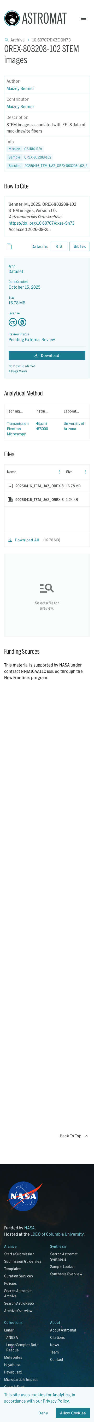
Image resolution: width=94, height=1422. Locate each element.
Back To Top (70, 1136)
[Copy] (9, 246)
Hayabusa (12, 1364)
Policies (10, 1283)
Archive (17, 39)
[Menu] (59, 472)
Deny (43, 1413)
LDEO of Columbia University (57, 1233)
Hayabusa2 (13, 1372)
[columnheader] (18, 411)
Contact (56, 1359)
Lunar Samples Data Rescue (22, 1347)
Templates (12, 1268)
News (54, 1344)
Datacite (39, 246)
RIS (59, 246)
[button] (30, 157)
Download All (27, 540)
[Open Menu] (83, 18)
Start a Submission (19, 1254)
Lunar (9, 1330)
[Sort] (26, 411)
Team (54, 1352)
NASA (29, 1227)
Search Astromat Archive (18, 1293)
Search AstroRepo (19, 1303)
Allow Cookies (73, 1413)
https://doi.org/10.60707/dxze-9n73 (41, 222)
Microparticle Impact (21, 1379)
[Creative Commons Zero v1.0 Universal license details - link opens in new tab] (47, 322)
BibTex (80, 246)
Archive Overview (18, 1310)
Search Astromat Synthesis (64, 1256)
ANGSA (12, 1337)
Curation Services (18, 1276)
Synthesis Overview (66, 1274)
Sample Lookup (62, 1266)
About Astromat (63, 1330)
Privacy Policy (56, 1400)
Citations (57, 1337)
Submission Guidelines (22, 1261)
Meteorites (13, 1357)
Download (50, 355)
